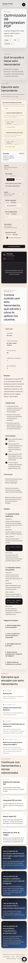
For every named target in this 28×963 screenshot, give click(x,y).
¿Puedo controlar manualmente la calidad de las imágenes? (13, 654)
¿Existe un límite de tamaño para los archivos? (13, 663)
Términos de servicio (20, 956)
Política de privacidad (11, 958)
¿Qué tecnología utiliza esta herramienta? (13, 626)
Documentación (6, 956)
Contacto (19, 958)
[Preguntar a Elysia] (24, 959)
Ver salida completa (11, 127)
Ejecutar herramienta (15, 246)
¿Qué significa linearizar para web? (13, 645)
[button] (14, 120)
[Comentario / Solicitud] (4, 258)
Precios (13, 956)
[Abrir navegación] (23, 4)
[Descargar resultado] (12, 258)
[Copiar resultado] (8, 258)
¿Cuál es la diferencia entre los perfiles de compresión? (12, 635)
